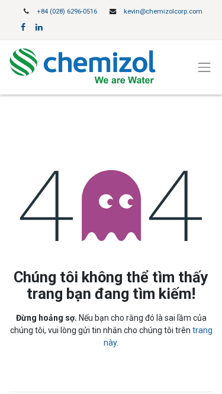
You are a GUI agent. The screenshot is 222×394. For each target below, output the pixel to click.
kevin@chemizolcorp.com (163, 11)
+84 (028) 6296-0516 (67, 11)
